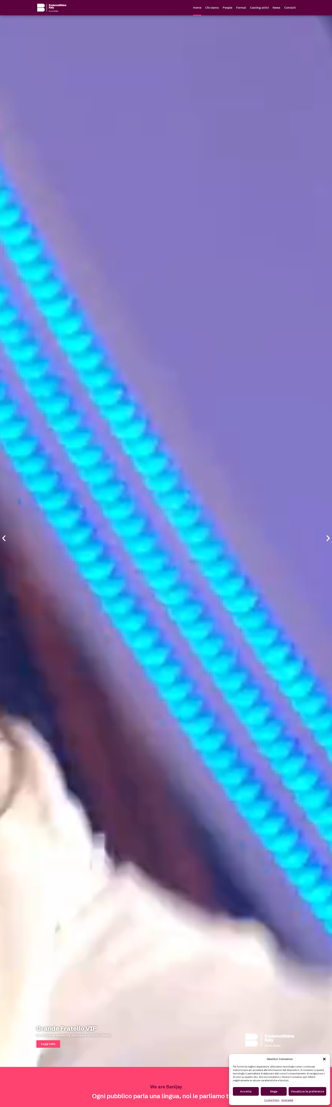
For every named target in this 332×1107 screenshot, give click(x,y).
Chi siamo (212, 7)
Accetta (245, 1091)
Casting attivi (259, 7)
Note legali (287, 1100)
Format (241, 7)
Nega (273, 1091)
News (276, 7)
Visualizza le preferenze (307, 1091)
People (227, 7)
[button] (324, 1059)
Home (197, 7)
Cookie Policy (272, 1100)
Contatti (290, 7)
